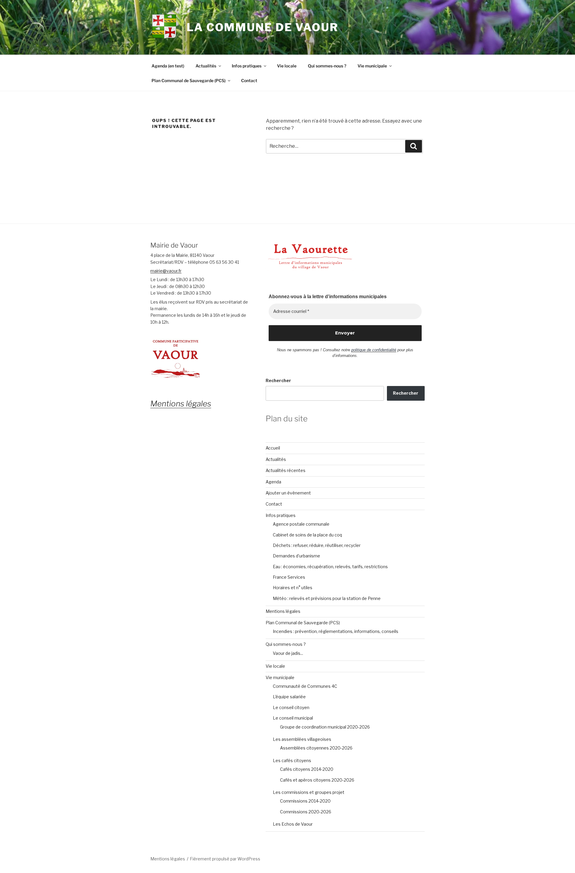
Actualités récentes (285, 470)
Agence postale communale (301, 524)
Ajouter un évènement (288, 492)
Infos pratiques (246, 65)
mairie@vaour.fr (165, 270)
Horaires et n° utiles (292, 587)
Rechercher (278, 380)
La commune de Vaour (262, 27)
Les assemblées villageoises (302, 739)
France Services (289, 577)
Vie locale (286, 65)
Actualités (206, 65)
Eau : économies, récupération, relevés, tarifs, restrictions (330, 566)
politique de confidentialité (373, 350)
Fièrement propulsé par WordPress (225, 858)
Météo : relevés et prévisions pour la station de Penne (327, 598)
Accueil (273, 447)
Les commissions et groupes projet (308, 792)
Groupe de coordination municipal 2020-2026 (325, 726)
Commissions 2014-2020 (305, 800)
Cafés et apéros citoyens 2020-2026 (317, 779)
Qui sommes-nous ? (327, 65)
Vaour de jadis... (288, 653)
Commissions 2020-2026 (305, 811)
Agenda (273, 481)
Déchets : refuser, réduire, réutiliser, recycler (317, 545)
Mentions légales (283, 611)
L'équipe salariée (289, 696)
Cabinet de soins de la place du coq (307, 534)
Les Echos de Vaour (293, 824)
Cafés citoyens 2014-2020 (306, 769)
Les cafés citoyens (292, 760)
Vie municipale (372, 65)
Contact (249, 80)
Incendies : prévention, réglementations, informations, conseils (335, 631)
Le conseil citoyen (291, 707)
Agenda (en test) (168, 65)
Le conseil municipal (293, 717)
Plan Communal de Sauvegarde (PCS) (189, 80)
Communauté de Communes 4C (305, 686)
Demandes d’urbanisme (296, 555)
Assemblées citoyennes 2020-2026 (316, 747)
